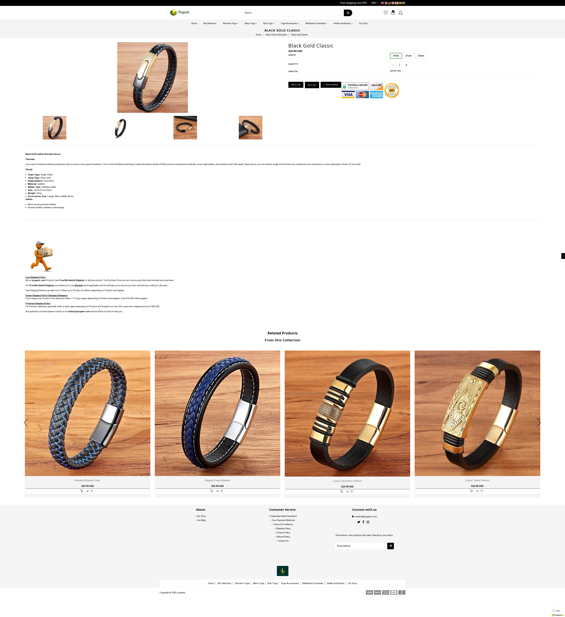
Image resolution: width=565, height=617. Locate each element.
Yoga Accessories (290, 583)
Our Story (201, 516)
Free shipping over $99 (353, 2)
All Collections (224, 583)
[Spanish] (400, 2)
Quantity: (293, 64)
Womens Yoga (242, 583)
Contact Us (283, 541)
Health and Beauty (335, 583)
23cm (421, 55)
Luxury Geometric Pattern (347, 481)
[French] (386, 2)
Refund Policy (283, 536)
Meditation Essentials (313, 583)
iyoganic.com (38, 280)
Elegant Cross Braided (217, 480)
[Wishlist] (386, 13)
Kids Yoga (272, 583)
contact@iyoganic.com (78, 311)
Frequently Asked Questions (283, 516)
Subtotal (293, 71)
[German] (389, 2)
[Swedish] (403, 2)
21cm (408, 55)
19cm (396, 55)
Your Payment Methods (283, 520)
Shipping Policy (283, 528)
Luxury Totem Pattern (477, 480)
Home (258, 35)
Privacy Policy (283, 532)
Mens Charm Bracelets (276, 35)
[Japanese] (396, 2)
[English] (382, 2)
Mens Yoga (258, 583)
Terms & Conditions (283, 524)
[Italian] (393, 2)
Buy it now (312, 85)
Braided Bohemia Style (87, 480)
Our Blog (201, 520)
